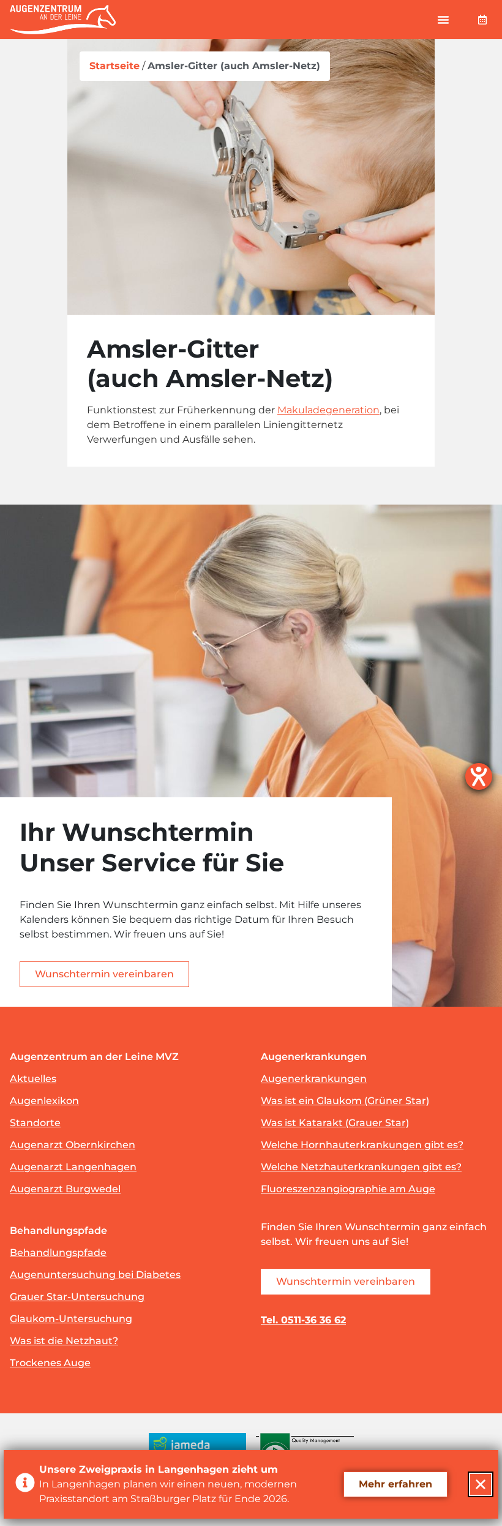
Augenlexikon (44, 1101)
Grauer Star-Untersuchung (77, 1296)
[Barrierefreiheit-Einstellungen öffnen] (478, 776)
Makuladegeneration (328, 410)
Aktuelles (33, 1078)
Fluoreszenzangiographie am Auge (348, 1189)
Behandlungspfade (58, 1252)
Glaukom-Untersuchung (71, 1319)
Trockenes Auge (50, 1363)
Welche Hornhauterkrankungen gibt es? (362, 1145)
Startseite (114, 66)
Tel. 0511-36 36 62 (303, 1320)
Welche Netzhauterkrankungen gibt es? (361, 1167)
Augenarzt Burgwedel (65, 1189)
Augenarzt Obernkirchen (72, 1145)
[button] (443, 19)
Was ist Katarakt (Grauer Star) (335, 1123)
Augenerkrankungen (314, 1078)
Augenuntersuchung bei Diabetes (95, 1274)
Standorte (35, 1123)
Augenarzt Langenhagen (73, 1167)
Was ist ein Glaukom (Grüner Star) (345, 1101)
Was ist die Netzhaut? (64, 1341)
